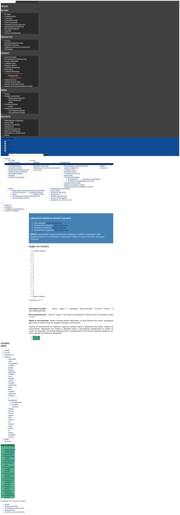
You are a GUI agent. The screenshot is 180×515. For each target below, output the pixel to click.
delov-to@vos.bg (59, 227)
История (7, 14)
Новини (7, 41)
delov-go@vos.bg (61, 225)
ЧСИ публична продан (16, 110)
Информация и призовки (13, 120)
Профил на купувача (12, 96)
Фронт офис (8, 454)
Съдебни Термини (39, 251)
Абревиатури (13, 76)
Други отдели (9, 478)
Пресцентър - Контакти (9, 474)
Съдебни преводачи (12, 71)
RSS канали (8, 49)
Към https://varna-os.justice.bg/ (14, 512)
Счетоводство (9, 460)
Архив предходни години (13, 43)
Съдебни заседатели (12, 67)
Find (46, 155)
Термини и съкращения (13, 73)
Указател (7, 31)
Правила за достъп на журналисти (17, 47)
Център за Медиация (12, 33)
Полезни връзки (7, 487)
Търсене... (4, 155)
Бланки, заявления (11, 61)
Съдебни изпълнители (12, 108)
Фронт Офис (9, 122)
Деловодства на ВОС (12, 125)
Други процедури (14, 100)
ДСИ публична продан (16, 112)
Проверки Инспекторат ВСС (15, 24)
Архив (10, 102)
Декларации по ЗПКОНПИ (14, 26)
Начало (4, 6)
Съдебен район (10, 16)
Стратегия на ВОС (11, 20)
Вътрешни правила (11, 29)
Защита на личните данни (14, 84)
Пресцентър (6, 37)
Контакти (5, 116)
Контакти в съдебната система (8, 482)
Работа (7, 94)
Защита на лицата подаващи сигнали (18, 86)
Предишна (36, 337)
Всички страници (39, 296)
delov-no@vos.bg (61, 230)
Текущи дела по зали (12, 82)
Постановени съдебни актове (15, 59)
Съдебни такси (9, 63)
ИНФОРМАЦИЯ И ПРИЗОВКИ (10, 451)
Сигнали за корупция (12, 129)
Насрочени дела (10, 57)
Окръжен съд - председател (14, 133)
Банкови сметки (10, 65)
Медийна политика (11, 45)
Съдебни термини (15, 78)
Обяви (4, 90)
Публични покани (11, 104)
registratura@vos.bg (54, 223)
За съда (4, 10)
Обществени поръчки (16, 98)
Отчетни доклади (11, 22)
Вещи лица (8, 69)
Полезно (5, 53)
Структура (8, 18)
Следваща (36, 339)
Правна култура (10, 80)
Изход (6, 135)
